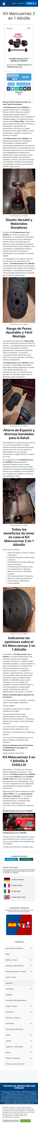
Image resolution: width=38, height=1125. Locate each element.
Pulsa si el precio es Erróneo (23, 84)
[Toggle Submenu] (31, 948)
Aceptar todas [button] (25, 1121)
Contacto (21, 3)
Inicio (14, 3)
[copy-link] (29, 88)
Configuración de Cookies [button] (10, 1121)
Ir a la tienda (11, 84)
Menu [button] (30, 3)
